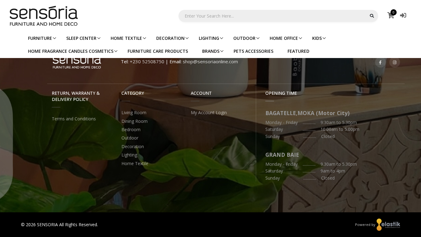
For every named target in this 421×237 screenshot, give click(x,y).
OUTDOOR (244, 38)
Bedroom (131, 129)
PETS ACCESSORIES (253, 51)
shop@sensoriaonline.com (210, 61)
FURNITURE (40, 38)
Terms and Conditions (74, 119)
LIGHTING (209, 38)
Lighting (129, 155)
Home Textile (134, 163)
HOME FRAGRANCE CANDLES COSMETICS (70, 51)
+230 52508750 (147, 61)
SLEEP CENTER (81, 38)
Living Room (133, 112)
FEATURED (298, 51)
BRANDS (210, 51)
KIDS (317, 38)
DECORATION (170, 38)
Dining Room (134, 121)
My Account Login (209, 112)
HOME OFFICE (284, 38)
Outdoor (129, 138)
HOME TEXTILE (126, 38)
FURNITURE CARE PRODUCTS (158, 51)
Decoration (132, 146)
